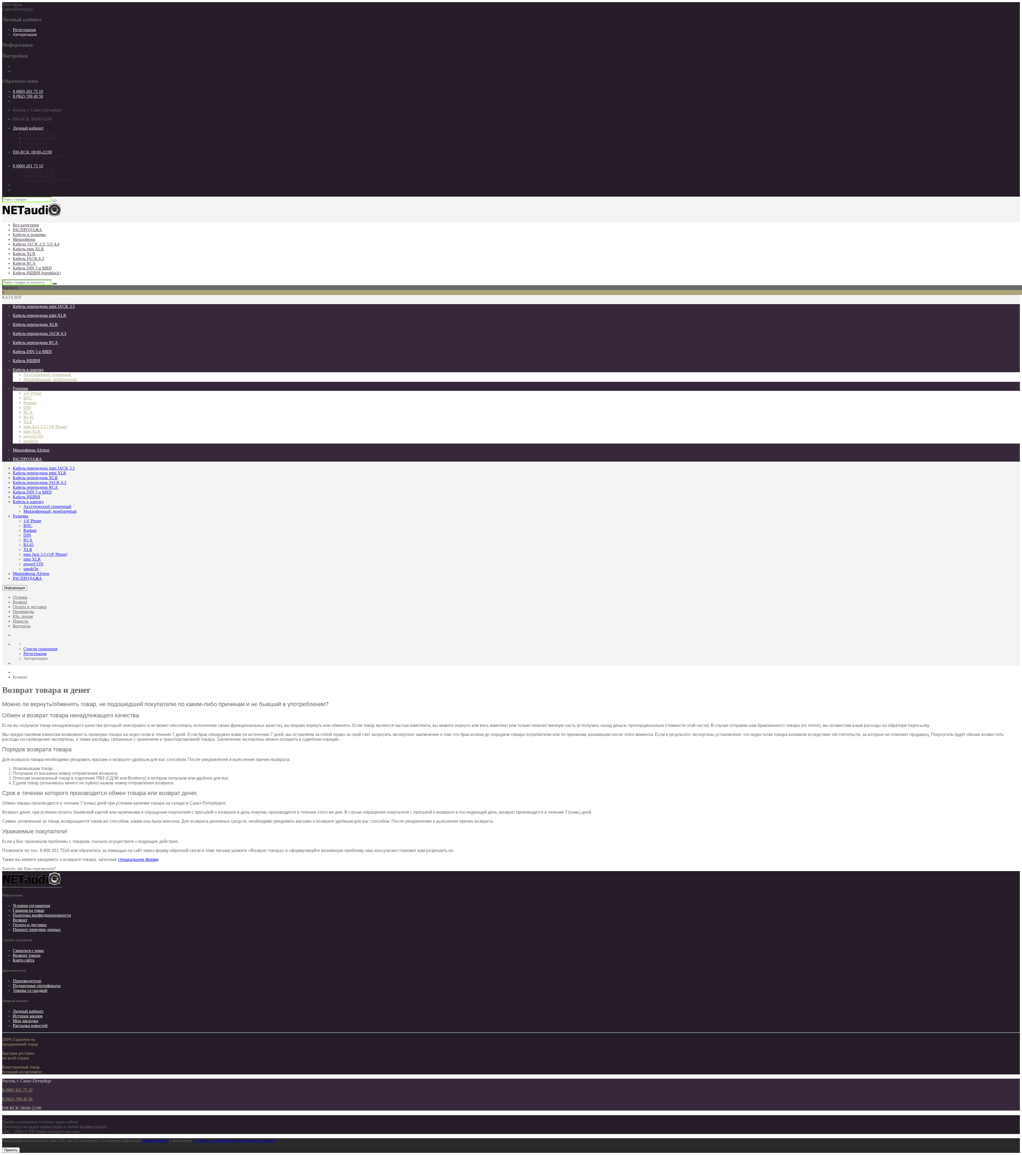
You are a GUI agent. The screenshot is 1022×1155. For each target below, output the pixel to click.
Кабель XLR (24, 253)
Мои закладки (25, 1021)
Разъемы (20, 388)
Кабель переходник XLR (35, 324)
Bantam (29, 402)
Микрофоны (24, 239)
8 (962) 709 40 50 (28, 96)
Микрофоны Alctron (31, 450)
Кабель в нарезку (28, 369)
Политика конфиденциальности (42, 915)
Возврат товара (26, 955)
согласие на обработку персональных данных (234, 1140)
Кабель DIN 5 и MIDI (32, 268)
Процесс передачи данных (37, 929)
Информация (14, 588)
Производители (27, 981)
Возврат (20, 602)
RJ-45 (28, 417)
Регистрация (24, 29)
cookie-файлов (155, 1140)
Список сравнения (40, 137)
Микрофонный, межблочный (50, 379)
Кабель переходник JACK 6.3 (39, 333)
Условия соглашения (31, 905)
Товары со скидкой (30, 990)
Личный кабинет (28, 1011)
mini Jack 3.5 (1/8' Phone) (45, 426)
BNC (27, 398)
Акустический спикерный (47, 374)
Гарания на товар (28, 910)
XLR (27, 422)
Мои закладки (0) (39, 133)
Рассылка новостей (30, 1025)
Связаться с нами (28, 950)
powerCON (33, 436)
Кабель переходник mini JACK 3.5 (44, 306)
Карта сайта (23, 960)
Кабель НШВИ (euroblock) (37, 273)
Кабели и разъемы (29, 234)
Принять (11, 1150)
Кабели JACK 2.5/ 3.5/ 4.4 (36, 244)
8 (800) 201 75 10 (28, 91)
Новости (20, 621)
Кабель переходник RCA (35, 342)
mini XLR (32, 431)
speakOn (30, 441)
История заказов (28, 1016)
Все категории (26, 225)
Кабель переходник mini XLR (39, 315)
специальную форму (138, 859)
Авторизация (25, 34)
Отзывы (20, 597)
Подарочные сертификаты (37, 985)
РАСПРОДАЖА (27, 229)
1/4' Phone (32, 393)
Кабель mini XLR (28, 249)
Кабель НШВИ (26, 360)
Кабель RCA (24, 263)
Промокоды (23, 611)
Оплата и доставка (30, 607)
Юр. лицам (23, 616)
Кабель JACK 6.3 (28, 258)
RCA (27, 412)
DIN (27, 407)
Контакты (22, 626)
